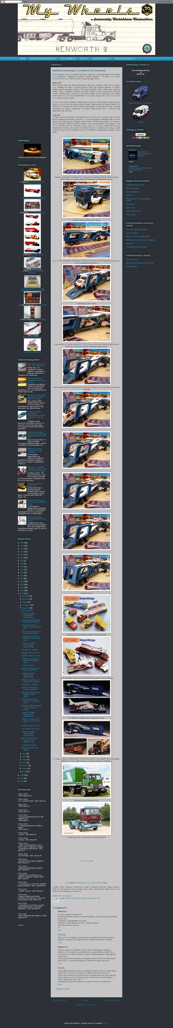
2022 (22, 555)
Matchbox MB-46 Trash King (31, 656)
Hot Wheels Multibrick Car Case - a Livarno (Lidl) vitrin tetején (37, 502)
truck (98, 898)
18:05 (60, 984)
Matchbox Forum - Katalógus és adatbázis (140, 240)
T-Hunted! (132, 150)
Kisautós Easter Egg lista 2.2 (125, 59)
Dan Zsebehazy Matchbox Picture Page (139, 263)
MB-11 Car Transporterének (111, 96)
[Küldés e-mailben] (53, 901)
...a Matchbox (24, 198)
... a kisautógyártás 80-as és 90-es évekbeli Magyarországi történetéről (32, 289)
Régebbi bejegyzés (112, 1000)
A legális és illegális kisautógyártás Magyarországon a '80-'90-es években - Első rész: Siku (36, 415)
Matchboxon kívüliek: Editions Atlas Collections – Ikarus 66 (37, 380)
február (24, 768)
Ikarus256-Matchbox (133, 192)
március (25, 765)
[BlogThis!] (56, 901)
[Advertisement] (32, 98)
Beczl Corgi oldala (132, 188)
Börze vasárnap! (27, 610)
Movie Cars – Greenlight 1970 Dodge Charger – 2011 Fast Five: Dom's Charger (37, 469)
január (24, 771)
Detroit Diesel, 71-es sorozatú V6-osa (90, 883)
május (24, 759)
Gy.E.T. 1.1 (84, 59)
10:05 (60, 930)
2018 (22, 567)
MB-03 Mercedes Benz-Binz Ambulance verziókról (34, 183)
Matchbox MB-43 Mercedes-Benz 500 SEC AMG (31, 632)
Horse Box (87, 96)
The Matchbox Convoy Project (136, 247)
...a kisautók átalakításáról (32, 352)
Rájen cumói (130, 208)
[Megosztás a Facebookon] (60, 901)
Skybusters (130, 243)
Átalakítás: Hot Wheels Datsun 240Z (35, 485)
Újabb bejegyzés (60, 1000)
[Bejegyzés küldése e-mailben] (56, 898)
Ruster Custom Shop (133, 211)
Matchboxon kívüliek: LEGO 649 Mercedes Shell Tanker (37, 519)
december (25, 596)
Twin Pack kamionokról (37, 198)
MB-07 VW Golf (83, 344)
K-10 (78, 898)
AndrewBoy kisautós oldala (135, 185)
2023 (22, 552)
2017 (22, 569)
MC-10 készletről (40, 305)
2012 (22, 584)
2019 (22, 563)
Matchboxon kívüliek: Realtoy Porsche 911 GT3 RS (31, 627)
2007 (22, 778)
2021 (22, 558)
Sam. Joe (61, 896)
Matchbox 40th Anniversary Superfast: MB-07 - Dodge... (31, 694)
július (24, 754)
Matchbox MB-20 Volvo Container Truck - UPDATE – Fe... (30, 740)
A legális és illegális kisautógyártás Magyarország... (28, 615)
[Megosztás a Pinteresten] (62, 901)
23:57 (60, 963)
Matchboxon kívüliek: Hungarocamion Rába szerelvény (35, 450)
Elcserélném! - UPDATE (30, 650)
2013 (22, 581)
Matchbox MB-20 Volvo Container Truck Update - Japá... (31, 701)
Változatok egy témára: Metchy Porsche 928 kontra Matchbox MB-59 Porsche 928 (37, 435)
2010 (22, 590)
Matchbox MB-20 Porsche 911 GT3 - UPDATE (30, 669)
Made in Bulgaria (132, 233)
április (24, 762)
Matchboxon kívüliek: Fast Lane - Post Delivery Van (37, 365)
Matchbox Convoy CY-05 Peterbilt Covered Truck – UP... (31, 721)
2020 (22, 561)
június (24, 756)
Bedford (73, 898)
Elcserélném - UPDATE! (30, 685)
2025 (22, 546)
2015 (22, 575)
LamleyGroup (134, 166)
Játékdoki (129, 195)
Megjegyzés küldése (63, 989)
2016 (22, 572)
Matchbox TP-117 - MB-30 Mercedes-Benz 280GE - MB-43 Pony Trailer (36, 397)
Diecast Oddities (131, 266)
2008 (22, 775)
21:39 (60, 943)
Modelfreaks (130, 204)
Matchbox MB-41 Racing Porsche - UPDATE (30, 688)
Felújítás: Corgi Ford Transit (31, 726)
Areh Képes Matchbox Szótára (136, 229)
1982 (67, 898)
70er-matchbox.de (132, 259)
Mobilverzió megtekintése (86, 1005)
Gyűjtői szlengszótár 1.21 (101, 59)
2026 (22, 543)
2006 (22, 781)
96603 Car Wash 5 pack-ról (32, 337)
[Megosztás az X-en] (58, 901)
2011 (22, 587)
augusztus (26, 608)
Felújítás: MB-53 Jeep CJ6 (31, 653)
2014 (22, 578)
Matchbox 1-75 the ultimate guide (137, 236)
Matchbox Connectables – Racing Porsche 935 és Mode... (30, 660)
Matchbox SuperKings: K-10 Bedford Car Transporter (31, 681)
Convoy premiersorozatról (37, 212)
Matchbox (84, 898)
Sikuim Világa (131, 214)
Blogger (105, 1023)
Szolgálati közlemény (29, 745)
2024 (22, 549)
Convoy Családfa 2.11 (68, 59)
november (25, 599)
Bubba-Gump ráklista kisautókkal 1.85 (43, 59)
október (25, 602)
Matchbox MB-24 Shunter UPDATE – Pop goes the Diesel (31, 638)
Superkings (92, 898)
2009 (22, 593)
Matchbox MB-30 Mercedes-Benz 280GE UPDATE (31, 621)
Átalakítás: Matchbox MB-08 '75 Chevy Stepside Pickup (31, 707)
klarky (60, 935)
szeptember (26, 605)
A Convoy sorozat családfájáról (35, 255)
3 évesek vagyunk (28, 665)
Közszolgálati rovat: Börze (31, 729)
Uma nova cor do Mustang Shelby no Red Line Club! (145, 154)
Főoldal (22, 59)
